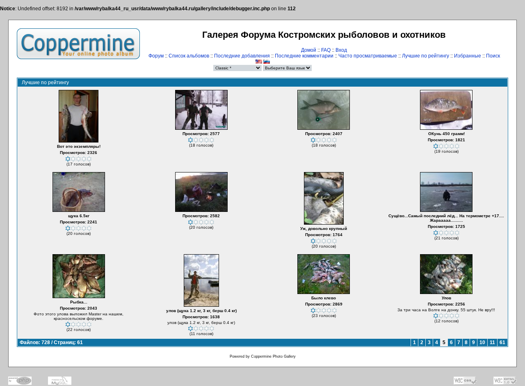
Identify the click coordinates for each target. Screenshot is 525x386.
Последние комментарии (304, 56)
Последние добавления (242, 56)
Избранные (467, 56)
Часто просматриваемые (367, 56)
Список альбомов (189, 56)
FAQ (326, 50)
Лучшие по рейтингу (425, 56)
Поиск (493, 56)
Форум (156, 56)
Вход (341, 50)
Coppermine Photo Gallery (273, 356)
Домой (308, 50)
